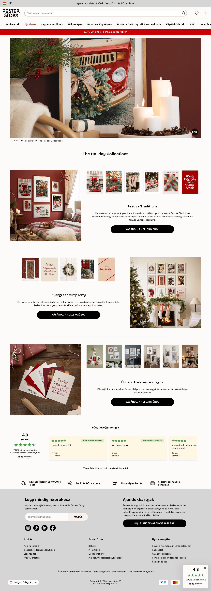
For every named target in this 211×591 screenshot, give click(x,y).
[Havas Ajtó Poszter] (30, 269)
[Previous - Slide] (84, 182)
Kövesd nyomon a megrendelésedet (171, 545)
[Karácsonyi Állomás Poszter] (114, 182)
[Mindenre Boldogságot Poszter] (190, 182)
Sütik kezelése (159, 561)
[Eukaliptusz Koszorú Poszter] (68, 269)
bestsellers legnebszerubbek (39, 549)
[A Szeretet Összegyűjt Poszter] (106, 269)
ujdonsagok (30, 553)
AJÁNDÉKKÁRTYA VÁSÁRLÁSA (157, 523)
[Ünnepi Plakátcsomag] (114, 356)
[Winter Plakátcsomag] (171, 356)
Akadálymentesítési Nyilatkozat (105, 557)
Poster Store (112, 581)
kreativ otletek (32, 557)
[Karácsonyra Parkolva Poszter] (95, 182)
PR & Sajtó (94, 549)
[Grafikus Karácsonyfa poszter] (171, 182)
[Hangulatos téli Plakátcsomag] (152, 356)
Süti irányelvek (102, 571)
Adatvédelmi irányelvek (141, 571)
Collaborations (97, 553)
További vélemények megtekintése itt (105, 468)
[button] (195, 576)
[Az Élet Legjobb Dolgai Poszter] (49, 269)
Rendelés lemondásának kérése (169, 557)
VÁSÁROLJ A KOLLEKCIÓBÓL (142, 229)
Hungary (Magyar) (23, 582)
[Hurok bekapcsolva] (194, 132)
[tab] (196, 13)
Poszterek (29, 140)
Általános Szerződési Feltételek (74, 571)
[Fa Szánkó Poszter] (87, 269)
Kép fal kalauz (31, 545)
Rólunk (92, 545)
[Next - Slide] (201, 182)
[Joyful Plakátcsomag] (190, 356)
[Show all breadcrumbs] (16, 140)
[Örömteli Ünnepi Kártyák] (95, 356)
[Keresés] (184, 13)
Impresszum (119, 571)
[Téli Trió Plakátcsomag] (133, 356)
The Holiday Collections (50, 140)
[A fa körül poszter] (152, 182)
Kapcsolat (157, 549)
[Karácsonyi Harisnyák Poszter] (133, 182)
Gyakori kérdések (161, 553)
